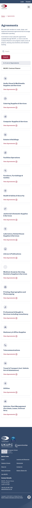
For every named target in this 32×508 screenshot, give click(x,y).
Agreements (20, 463)
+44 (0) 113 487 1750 (7, 487)
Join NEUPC (4, 474)
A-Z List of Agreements (11, 63)
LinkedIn (29, 497)
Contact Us (19, 466)
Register (28, 1)
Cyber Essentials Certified (13, 439)
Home (3, 16)
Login (22, 1)
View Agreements (9, 89)
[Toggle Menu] (29, 7)
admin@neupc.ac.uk (6, 489)
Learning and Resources (23, 459)
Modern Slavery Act (22, 470)
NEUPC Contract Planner (12, 68)
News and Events (5, 470)
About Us (3, 466)
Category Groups (5, 463)
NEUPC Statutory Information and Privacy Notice (12, 497)
